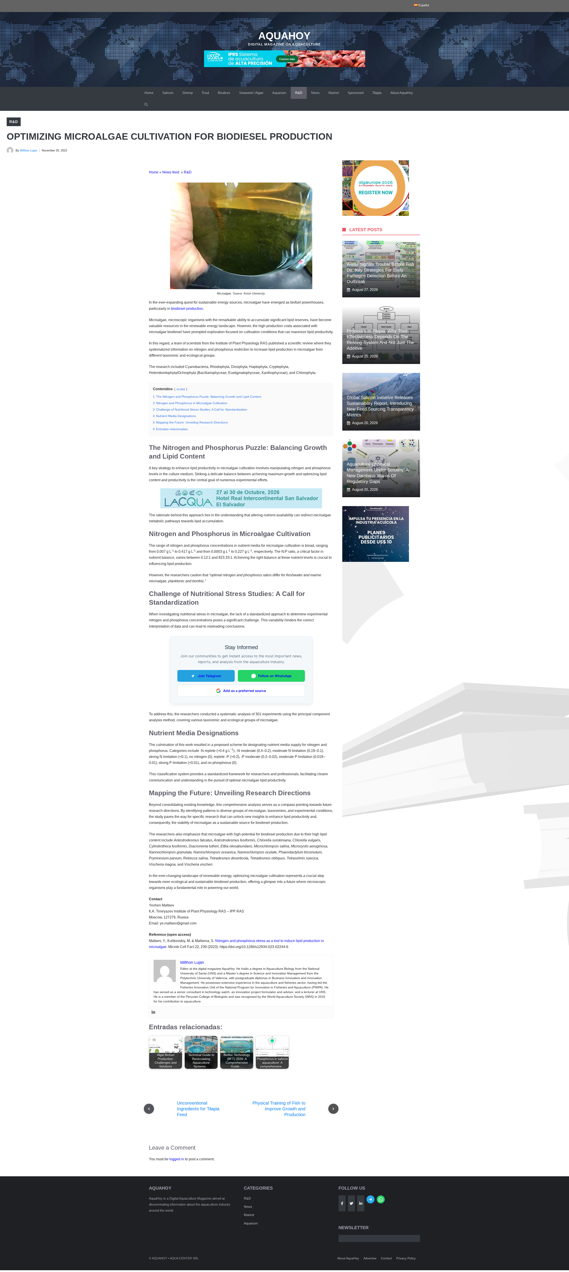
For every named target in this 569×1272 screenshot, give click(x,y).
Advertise (370, 1258)
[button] (146, 105)
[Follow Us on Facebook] (342, 1203)
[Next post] (333, 1108)
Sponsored (355, 93)
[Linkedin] (153, 1012)
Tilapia (376, 93)
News (315, 93)
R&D (298, 93)
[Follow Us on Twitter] (351, 1203)
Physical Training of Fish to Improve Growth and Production (278, 1109)
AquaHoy (284, 36)
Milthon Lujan (28, 150)
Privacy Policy (406, 1258)
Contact (386, 1258)
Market (334, 93)
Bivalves (224, 93)
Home (148, 93)
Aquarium (279, 93)
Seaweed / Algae (251, 93)
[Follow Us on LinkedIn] (360, 1203)
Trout (205, 93)
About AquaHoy (401, 93)
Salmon (167, 93)
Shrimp (187, 93)
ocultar (180, 389)
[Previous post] (149, 1108)
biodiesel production (187, 308)
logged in (176, 1159)
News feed (171, 172)
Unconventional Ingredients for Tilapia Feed (198, 1109)
